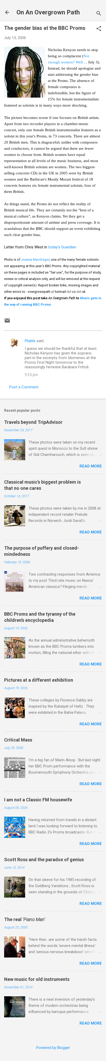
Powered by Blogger (53, 1047)
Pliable (30, 341)
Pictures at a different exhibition (38, 680)
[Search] (99, 14)
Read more (91, 466)
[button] (99, 29)
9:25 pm (31, 374)
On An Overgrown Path (48, 12)
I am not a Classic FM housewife (38, 799)
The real (24, 919)
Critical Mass (18, 740)
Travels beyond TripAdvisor (33, 422)
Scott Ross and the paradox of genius (44, 859)
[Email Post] (7, 322)
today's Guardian (62, 247)
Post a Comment (23, 387)
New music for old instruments (36, 979)
